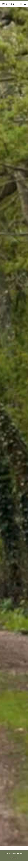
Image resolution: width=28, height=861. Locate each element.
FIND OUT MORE (13, 858)
